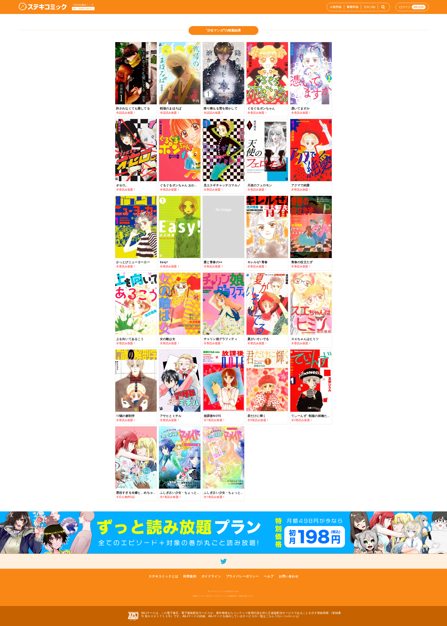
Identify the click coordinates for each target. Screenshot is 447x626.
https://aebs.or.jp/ (287, 616)
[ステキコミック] (42, 7)
